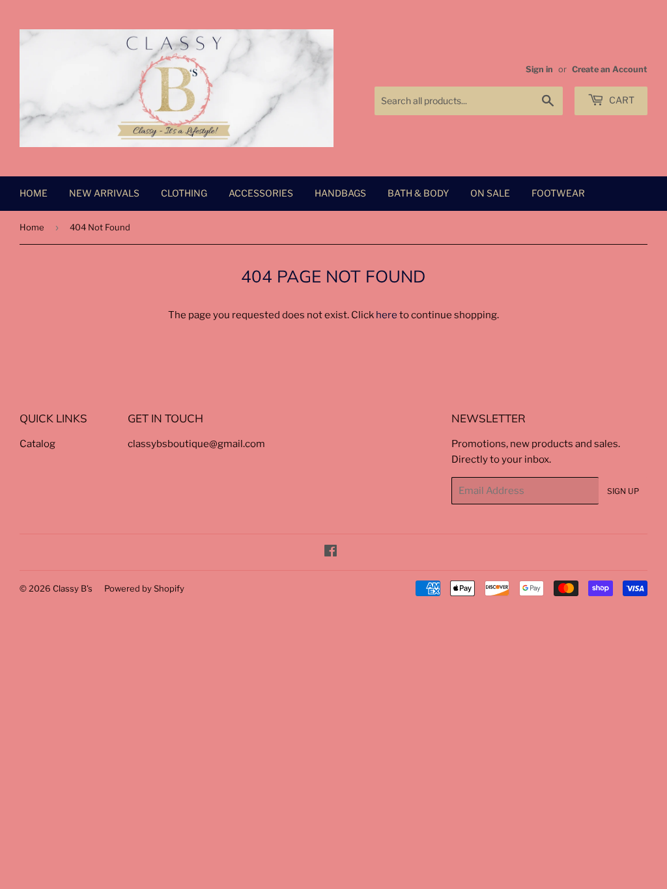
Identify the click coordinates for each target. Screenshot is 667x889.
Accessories (261, 192)
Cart (620, 99)
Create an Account (609, 69)
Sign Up (623, 491)
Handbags (340, 192)
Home (34, 192)
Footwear (558, 192)
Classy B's (72, 588)
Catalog (37, 444)
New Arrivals (104, 192)
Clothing (184, 192)
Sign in (539, 69)
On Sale (490, 192)
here (386, 315)
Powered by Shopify (144, 588)
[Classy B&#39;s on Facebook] (330, 552)
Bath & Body (418, 192)
